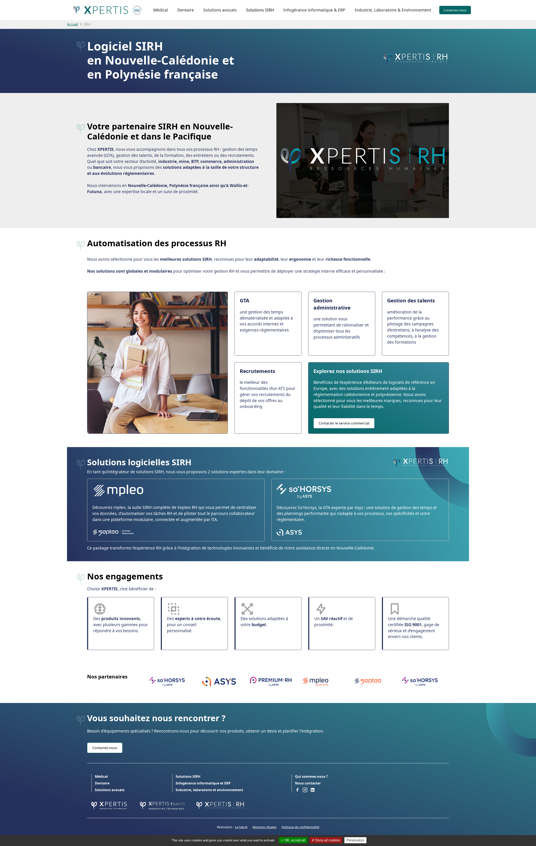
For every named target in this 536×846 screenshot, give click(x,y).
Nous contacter (308, 783)
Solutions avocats (220, 10)
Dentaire (185, 10)
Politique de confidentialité (300, 827)
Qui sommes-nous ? (311, 776)
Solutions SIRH (260, 10)
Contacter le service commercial (344, 423)
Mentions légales (265, 827)
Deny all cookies (327, 840)
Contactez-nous (455, 10)
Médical (160, 10)
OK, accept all (294, 840)
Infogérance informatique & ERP (314, 10)
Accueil (72, 24)
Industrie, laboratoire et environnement (209, 790)
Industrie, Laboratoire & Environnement (393, 10)
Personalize (355, 840)
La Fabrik (241, 827)
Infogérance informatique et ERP (203, 783)
